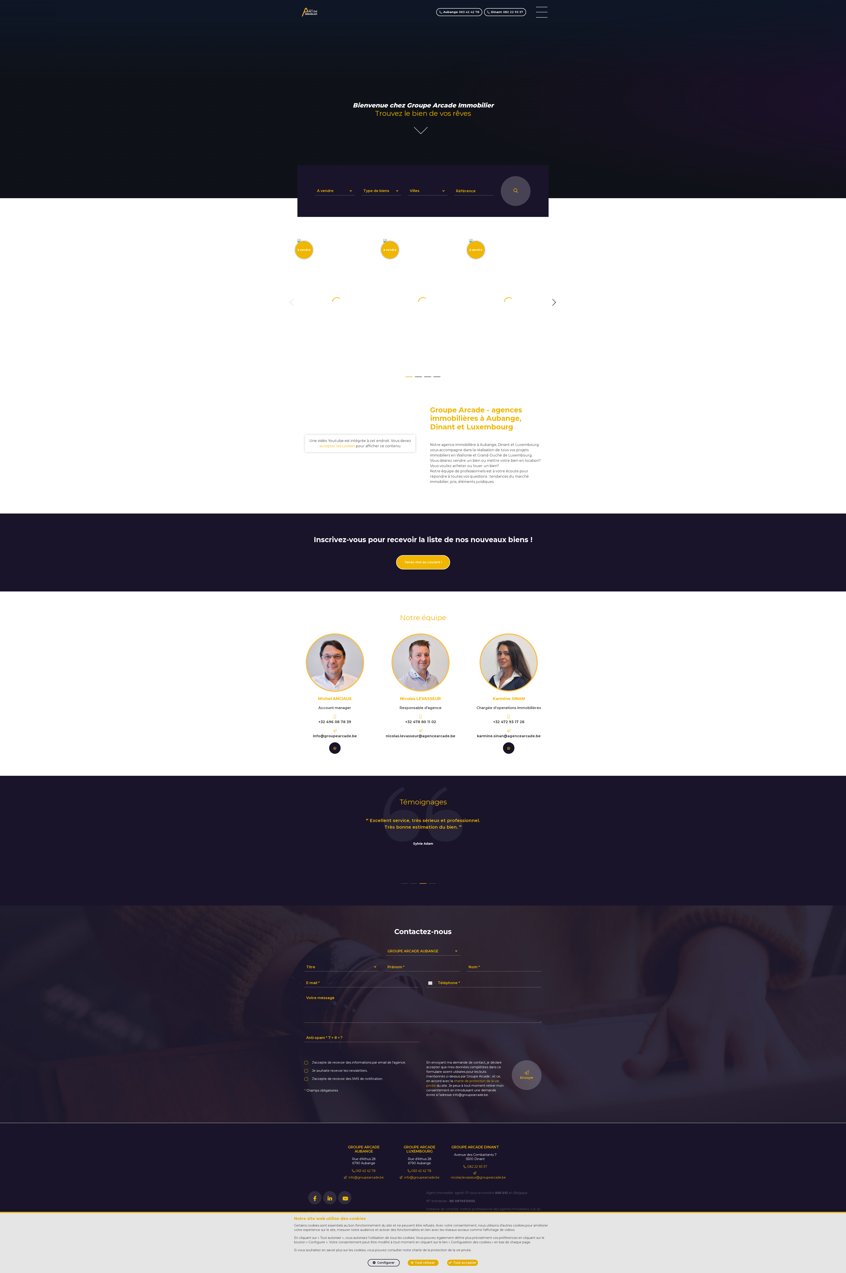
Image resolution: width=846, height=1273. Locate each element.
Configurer (386, 1263)
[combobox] (431, 983)
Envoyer (526, 1078)
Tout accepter (464, 1263)
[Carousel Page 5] (432, 883)
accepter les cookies (337, 446)
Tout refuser (425, 1263)
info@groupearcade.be (366, 1177)
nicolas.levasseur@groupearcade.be (478, 1177)
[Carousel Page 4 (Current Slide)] (423, 883)
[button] (335, 191)
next (554, 302)
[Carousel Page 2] (404, 883)
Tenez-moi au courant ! (423, 562)
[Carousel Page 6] (441, 883)
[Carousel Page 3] (413, 883)
